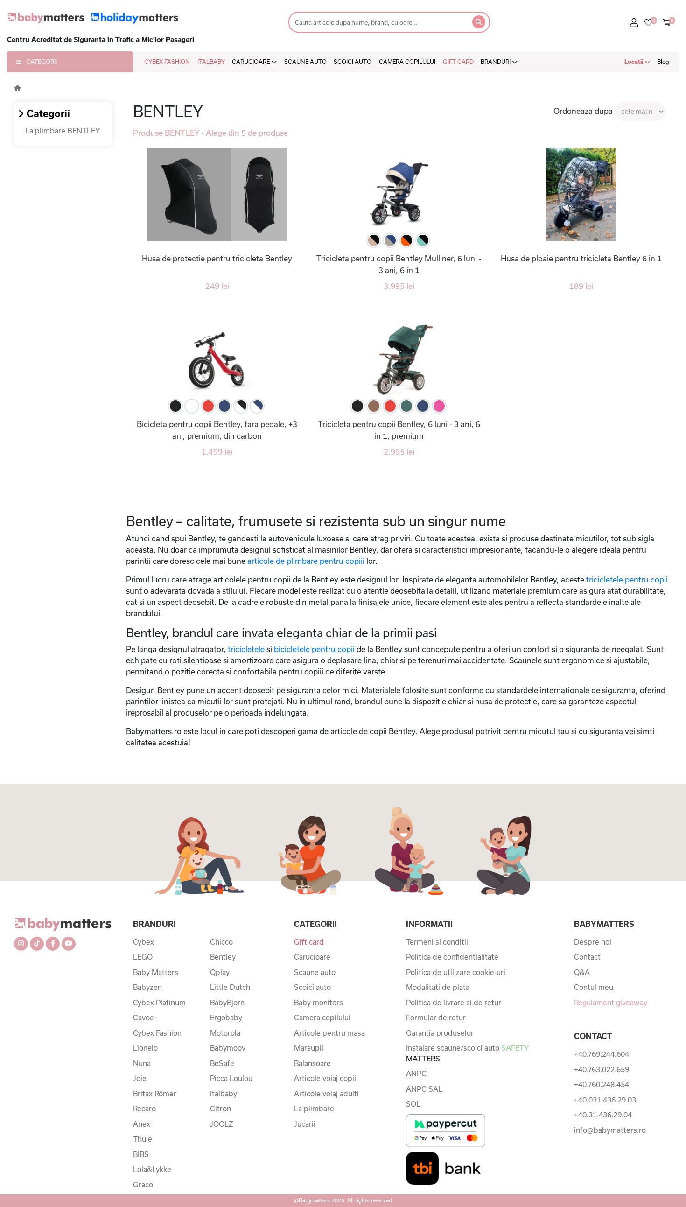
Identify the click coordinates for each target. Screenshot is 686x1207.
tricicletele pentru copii (626, 579)
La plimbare (314, 1108)
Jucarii (304, 1124)
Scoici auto (312, 987)
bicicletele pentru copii (313, 649)
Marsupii (308, 1048)
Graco (143, 1184)
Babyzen (147, 987)
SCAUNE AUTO (305, 61)
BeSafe (222, 1063)
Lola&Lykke (152, 1169)
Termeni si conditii (437, 942)
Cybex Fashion (157, 1033)
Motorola (225, 1033)
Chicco (221, 942)
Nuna (142, 1063)
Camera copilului (322, 1017)
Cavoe (143, 1017)
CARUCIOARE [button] (251, 61)
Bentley (223, 957)
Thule (142, 1139)
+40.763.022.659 (601, 1069)
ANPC (416, 1073)
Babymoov (227, 1048)
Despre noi (592, 942)
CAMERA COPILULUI (407, 61)
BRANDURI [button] (496, 61)
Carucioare (312, 957)
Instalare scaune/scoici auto (467, 1053)
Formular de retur (436, 1017)
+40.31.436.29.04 (603, 1114)
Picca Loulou (231, 1078)
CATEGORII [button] (41, 61)
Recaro (144, 1108)
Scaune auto (315, 972)
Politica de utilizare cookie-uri (455, 972)
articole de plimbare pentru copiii (304, 560)
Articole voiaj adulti (326, 1093)
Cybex (143, 942)
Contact (587, 957)
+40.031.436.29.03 (605, 1099)
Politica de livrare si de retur (453, 1002)
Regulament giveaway (610, 1002)
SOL (413, 1104)
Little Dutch (230, 987)
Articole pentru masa (329, 1033)
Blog (663, 61)
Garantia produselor (440, 1033)
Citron (220, 1108)
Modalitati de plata (437, 987)
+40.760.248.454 (601, 1084)
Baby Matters (155, 972)
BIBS (141, 1154)
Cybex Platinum (159, 1002)
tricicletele (246, 649)
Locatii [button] (634, 61)
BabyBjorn (227, 1002)
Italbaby (223, 1093)
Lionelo (145, 1048)
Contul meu (593, 987)
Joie (140, 1078)
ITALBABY (211, 61)
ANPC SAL (424, 1089)
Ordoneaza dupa (583, 110)
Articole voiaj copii (325, 1078)
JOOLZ (221, 1124)
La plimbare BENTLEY (62, 130)
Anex (141, 1124)
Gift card (309, 942)
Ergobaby (226, 1017)
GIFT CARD (458, 61)
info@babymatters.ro (610, 1130)
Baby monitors (318, 1002)
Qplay (220, 972)
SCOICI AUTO (352, 61)
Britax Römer (154, 1093)
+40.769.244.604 (601, 1054)
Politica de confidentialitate (452, 957)
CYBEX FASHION (167, 61)
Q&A (582, 972)
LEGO (143, 957)
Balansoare (312, 1063)
